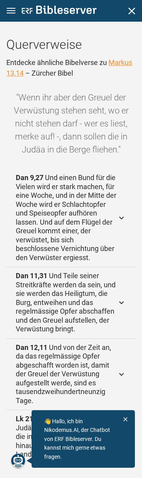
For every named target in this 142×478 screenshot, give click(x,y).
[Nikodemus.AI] (18, 461)
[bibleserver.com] (59, 11)
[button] (11, 11)
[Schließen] (132, 11)
